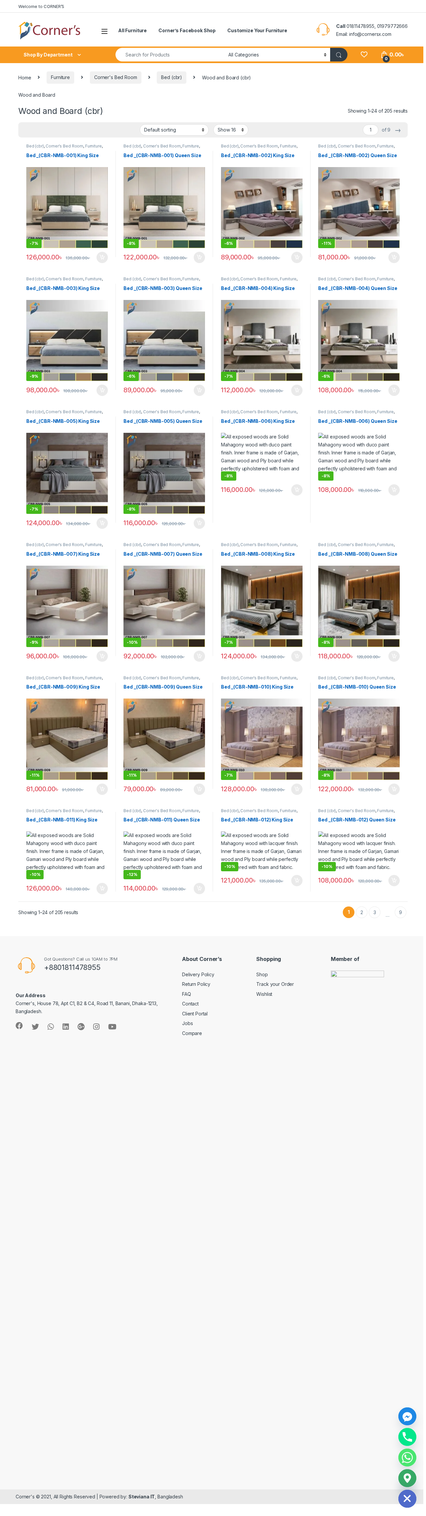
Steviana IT (141, 1496)
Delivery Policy (198, 974)
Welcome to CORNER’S (41, 6)
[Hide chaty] (407, 1499)
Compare (192, 1033)
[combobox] (170, 54)
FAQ (186, 994)
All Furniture (132, 30)
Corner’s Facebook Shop (187, 30)
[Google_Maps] (407, 1478)
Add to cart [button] (102, 257)
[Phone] (407, 1437)
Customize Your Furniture (257, 30)
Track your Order (275, 984)
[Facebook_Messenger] (407, 1416)
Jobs (187, 1023)
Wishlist (264, 994)
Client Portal (195, 1013)
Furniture (60, 77)
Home (24, 77)
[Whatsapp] (407, 1458)
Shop (262, 974)
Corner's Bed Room (115, 77)
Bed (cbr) (171, 77)
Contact (190, 1003)
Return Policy (196, 984)
